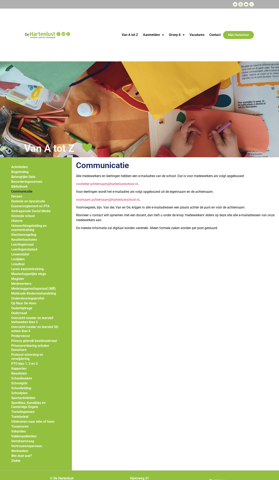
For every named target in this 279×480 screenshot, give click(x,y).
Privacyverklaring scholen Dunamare (30, 348)
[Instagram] (251, 4)
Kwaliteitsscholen (24, 240)
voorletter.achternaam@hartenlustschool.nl (107, 184)
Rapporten (19, 368)
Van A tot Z (130, 35)
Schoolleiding (21, 388)
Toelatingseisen (23, 412)
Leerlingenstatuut (24, 249)
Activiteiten (19, 167)
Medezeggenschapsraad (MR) (33, 288)
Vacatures (197, 35)
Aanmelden (151, 35)
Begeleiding (20, 172)
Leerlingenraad (22, 244)
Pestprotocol (20, 336)
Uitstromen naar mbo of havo (32, 421)
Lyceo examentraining (27, 269)
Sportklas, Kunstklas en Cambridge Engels (28, 405)
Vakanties (18, 431)
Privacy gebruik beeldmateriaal (34, 341)
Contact (215, 35)
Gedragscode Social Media (31, 211)
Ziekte (15, 461)
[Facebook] (235, 4)
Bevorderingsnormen (26, 182)
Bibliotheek (19, 186)
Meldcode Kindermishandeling (33, 293)
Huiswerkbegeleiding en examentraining (29, 228)
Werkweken (19, 451)
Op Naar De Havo (23, 303)
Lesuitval (18, 264)
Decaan (16, 196)
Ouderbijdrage (21, 308)
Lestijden (18, 259)
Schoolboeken (21, 378)
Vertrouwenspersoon (26, 446)
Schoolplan (19, 393)
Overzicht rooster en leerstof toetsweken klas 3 (32, 320)
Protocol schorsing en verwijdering (27, 357)
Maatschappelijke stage (28, 274)
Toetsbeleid (19, 417)
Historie (17, 221)
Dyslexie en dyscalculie (28, 201)
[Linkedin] (240, 4)
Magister (17, 279)
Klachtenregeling (23, 235)
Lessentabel (20, 254)
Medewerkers (21, 284)
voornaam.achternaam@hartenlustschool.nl (107, 200)
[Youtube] (246, 4)
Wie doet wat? (21, 456)
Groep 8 (175, 35)
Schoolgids (19, 383)
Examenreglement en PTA (30, 206)
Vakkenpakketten (24, 436)
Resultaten (19, 373)
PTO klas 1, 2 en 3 (24, 364)
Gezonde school (23, 216)
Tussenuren (20, 426)
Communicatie (21, 191)
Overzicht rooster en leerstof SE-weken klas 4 (35, 329)
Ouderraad (19, 313)
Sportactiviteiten (23, 398)
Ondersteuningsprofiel (27, 298)
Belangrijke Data (23, 177)
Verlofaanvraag (22, 441)
